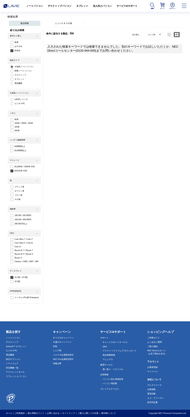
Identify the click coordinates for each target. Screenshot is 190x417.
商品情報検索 (109, 355)
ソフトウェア (12, 363)
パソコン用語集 (110, 383)
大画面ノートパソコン (24, 66)
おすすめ (18, 46)
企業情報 (151, 389)
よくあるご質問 (154, 342)
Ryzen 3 (18, 258)
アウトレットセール (15, 372)
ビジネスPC (20, 103)
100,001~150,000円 (23, 215)
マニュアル (108, 359)
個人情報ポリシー (36, 413)
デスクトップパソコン (60, 6)
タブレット (82, 6)
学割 (55, 346)
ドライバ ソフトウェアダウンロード (119, 350)
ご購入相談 (152, 346)
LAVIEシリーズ (21, 99)
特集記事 (57, 363)
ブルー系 (18, 195)
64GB (17, 130)
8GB (16, 119)
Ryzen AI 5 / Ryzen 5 (24, 254)
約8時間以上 (20, 146)
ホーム (9, 413)
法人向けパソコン (102, 6)
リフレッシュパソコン (16, 376)
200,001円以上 (21, 224)
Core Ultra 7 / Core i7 (24, 239)
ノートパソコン (34, 6)
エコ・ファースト (155, 398)
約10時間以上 (20, 150)
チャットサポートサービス (115, 342)
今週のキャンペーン (62, 342)
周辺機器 (18, 83)
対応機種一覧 (12, 368)
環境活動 (151, 393)
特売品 (17, 50)
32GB (17, 127)
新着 (16, 42)
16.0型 (17, 281)
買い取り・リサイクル (113, 369)
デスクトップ (20, 75)
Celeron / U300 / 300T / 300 (26, 261)
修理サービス (106, 365)
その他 (17, 199)
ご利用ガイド (153, 338)
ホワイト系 (19, 191)
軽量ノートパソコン (23, 71)
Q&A (105, 346)
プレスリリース (154, 385)
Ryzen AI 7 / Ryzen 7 (24, 250)
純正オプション (13, 359)
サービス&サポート (127, 6)
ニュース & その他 (63, 23)
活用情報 (104, 374)
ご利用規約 (19, 413)
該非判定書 (152, 402)
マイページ (152, 371)
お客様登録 (152, 367)
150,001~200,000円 (23, 219)
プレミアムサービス (109, 389)
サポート (104, 338)
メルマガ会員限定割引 (63, 355)
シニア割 (57, 350)
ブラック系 (19, 187)
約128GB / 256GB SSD (25, 166)
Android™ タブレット (16, 346)
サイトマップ (68, 413)
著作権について (108, 413)
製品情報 (24, 23)
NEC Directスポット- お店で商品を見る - (156, 352)
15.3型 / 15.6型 (21, 277)
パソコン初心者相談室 (113, 379)
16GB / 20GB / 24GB (24, 123)
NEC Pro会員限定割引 (63, 359)
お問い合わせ (53, 413)
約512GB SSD (21, 171)
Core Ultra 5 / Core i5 (24, 243)
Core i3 (18, 246)
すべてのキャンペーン (63, 338)
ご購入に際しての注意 (88, 413)
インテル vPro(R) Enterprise (27, 297)
